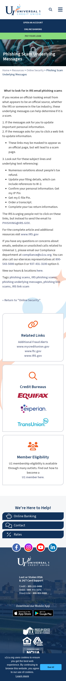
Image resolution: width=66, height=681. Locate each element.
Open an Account (33, 22)
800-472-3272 (34, 589)
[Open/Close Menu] (60, 8)
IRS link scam (20, 286)
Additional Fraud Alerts (33, 342)
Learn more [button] (22, 676)
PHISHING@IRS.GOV (16, 223)
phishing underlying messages (22, 282)
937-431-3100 (38, 264)
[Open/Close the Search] (50, 9)
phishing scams (20, 277)
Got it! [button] (51, 667)
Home (5, 70)
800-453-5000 (40, 593)
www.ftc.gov (33, 351)
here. (40, 271)
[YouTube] (39, 547)
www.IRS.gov (33, 356)
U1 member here (33, 477)
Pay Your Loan (33, 36)
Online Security (35, 70)
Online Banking (33, 29)
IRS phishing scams (44, 277)
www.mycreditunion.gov (33, 346)
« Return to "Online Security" (21, 300)
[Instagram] (26, 547)
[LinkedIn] (51, 547)
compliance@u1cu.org (37, 255)
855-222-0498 (35, 586)
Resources (18, 70)
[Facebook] (14, 547)
